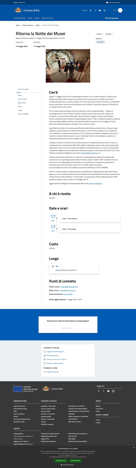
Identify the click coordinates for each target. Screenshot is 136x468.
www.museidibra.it (95, 183)
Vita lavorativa (45, 411)
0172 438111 (24, 441)
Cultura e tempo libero (48, 409)
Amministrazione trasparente (77, 433)
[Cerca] (120, 10)
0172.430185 (68, 294)
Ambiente (71, 414)
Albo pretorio (72, 436)
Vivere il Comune (27, 25)
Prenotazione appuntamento (50, 433)
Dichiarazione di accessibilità (77, 441)
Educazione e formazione (76, 406)
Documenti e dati (19, 422)
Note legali (71, 439)
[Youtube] (99, 10)
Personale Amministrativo (22, 419)
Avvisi (98, 411)
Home (18, 25)
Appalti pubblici (46, 416)
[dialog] (68, 457)
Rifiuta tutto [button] (75, 460)
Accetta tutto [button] (61, 460)
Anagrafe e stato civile (48, 406)
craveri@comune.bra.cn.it (67, 290)
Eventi (38, 25)
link (86, 457)
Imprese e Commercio (48, 414)
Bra (57, 266)
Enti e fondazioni (19, 414)
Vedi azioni (108, 34)
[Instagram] (104, 10)
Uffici (15, 411)
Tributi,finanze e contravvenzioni (78, 411)
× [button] (134, 447)
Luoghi (98, 422)
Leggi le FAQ (45, 439)
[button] (68, 465)
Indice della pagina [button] (23, 89)
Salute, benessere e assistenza (78, 416)
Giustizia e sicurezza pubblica (77, 408)
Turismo (43, 422)
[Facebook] (90, 10)
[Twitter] (94, 10)
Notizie (98, 406)
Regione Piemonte (19, 2)
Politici (16, 416)
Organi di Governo (19, 406)
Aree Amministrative (20, 409)
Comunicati (99, 409)
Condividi (99, 34)
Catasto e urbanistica (48, 419)
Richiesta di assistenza (48, 441)
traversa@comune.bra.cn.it (90, 153)
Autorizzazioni (73, 419)
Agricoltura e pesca (74, 421)
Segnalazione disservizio (49, 436)
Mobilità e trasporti (47, 424)
